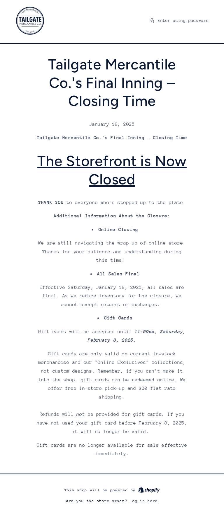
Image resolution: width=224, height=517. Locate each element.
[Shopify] (149, 490)
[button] (179, 21)
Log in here (144, 501)
